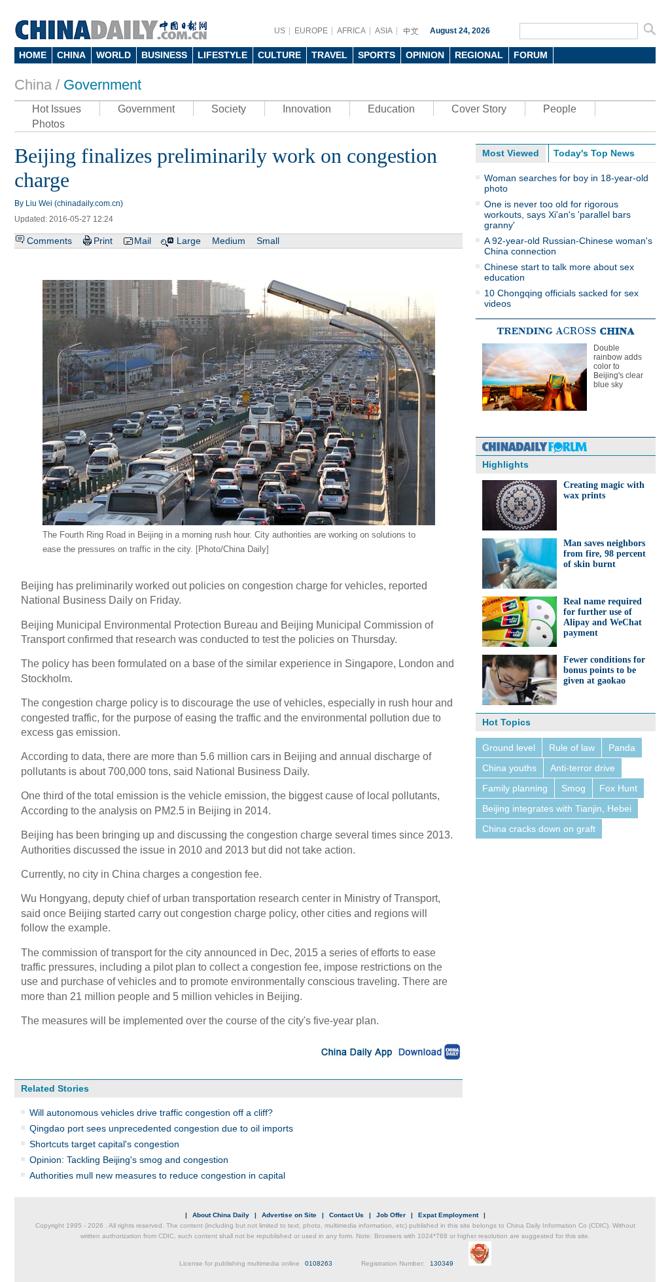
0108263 (318, 1263)
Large (189, 240)
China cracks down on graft (538, 828)
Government (102, 85)
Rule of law (572, 747)
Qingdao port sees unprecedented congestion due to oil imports (161, 1128)
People (559, 108)
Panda (621, 747)
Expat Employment (448, 1215)
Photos (48, 124)
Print (103, 240)
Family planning (515, 788)
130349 (441, 1263)
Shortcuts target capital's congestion (104, 1144)
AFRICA (351, 30)
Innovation (307, 108)
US (279, 30)
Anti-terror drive (582, 768)
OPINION (425, 55)
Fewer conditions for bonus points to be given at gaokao (604, 670)
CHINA (71, 55)
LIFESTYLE (222, 55)
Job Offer (391, 1215)
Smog (573, 788)
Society (228, 108)
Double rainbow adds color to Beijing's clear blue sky (618, 366)
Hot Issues (56, 108)
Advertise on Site (289, 1215)
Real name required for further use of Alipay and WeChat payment (602, 617)
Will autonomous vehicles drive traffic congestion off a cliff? (151, 1112)
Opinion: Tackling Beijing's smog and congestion (128, 1159)
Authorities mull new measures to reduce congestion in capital (157, 1175)
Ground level (508, 747)
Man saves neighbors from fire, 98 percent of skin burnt (604, 553)
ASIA (384, 30)
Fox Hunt (618, 788)
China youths (509, 768)
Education (391, 108)
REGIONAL (479, 55)
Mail (142, 240)
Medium (228, 240)
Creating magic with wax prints (603, 490)
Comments (49, 240)
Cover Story (478, 108)
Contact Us (346, 1215)
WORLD (113, 55)
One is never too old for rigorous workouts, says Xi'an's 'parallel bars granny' (557, 214)
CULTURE (279, 55)
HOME (32, 55)
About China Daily (220, 1215)
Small (267, 240)
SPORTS (376, 55)
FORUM (531, 55)
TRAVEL (329, 55)
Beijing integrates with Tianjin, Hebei (556, 808)
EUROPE (311, 30)
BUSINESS (164, 55)
